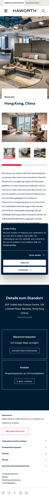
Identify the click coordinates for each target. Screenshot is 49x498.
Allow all (25, 263)
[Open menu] (5, 11)
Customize (23, 270)
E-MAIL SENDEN (24, 381)
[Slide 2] (24, 153)
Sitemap (5, 476)
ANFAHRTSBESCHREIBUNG (24, 350)
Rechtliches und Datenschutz (11, 479)
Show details (35, 255)
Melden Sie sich (15, 431)
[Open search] (43, 10)
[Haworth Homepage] (25, 11)
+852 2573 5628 (24, 317)
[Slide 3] (40, 153)
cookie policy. (9, 245)
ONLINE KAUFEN (32, 3)
